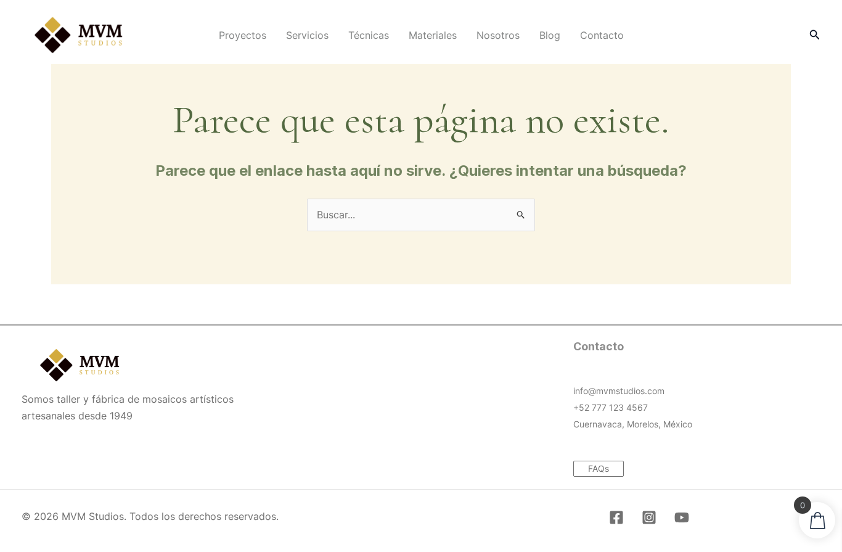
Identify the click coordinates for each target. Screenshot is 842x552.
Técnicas (368, 35)
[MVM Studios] (79, 34)
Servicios (307, 35)
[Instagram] (649, 517)
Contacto (602, 35)
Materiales (433, 35)
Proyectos (242, 35)
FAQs (598, 468)
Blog (549, 35)
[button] (814, 35)
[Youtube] (681, 517)
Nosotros (498, 35)
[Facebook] (616, 517)
